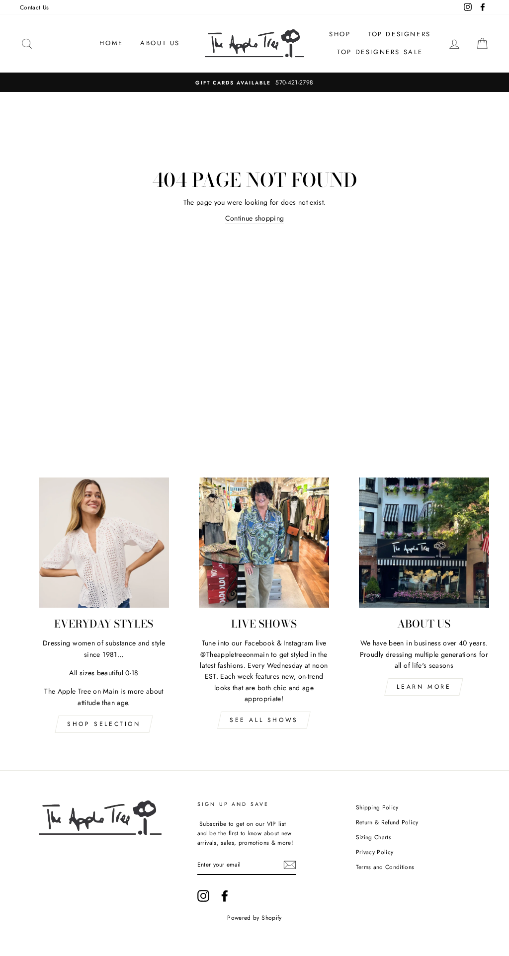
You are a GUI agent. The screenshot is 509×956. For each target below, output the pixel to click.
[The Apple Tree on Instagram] (203, 896)
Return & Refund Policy (387, 822)
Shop (339, 34)
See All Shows (264, 720)
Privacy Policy (375, 852)
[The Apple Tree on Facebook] (225, 896)
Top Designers (399, 34)
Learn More (424, 686)
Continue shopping (254, 218)
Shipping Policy (377, 807)
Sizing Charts (374, 837)
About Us (160, 43)
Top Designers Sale (380, 52)
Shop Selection (103, 723)
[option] (254, 82)
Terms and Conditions (385, 867)
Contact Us (34, 7)
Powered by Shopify (254, 917)
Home (111, 43)
